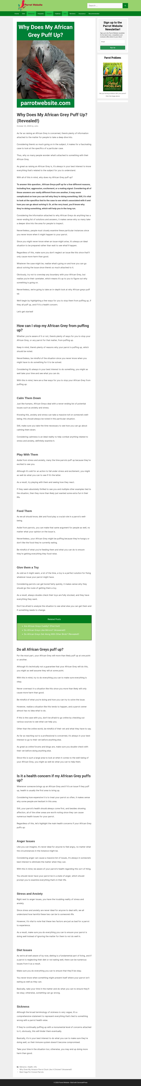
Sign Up (112, 47)
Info (64, 14)
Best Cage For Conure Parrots (32, 1072)
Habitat (57, 14)
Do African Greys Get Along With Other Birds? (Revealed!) (51, 634)
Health (49, 14)
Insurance (82, 14)
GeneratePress (82, 1082)
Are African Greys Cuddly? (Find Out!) (42, 626)
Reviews (72, 14)
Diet (23, 14)
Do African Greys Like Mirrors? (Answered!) (44, 630)
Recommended (94, 14)
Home (16, 14)
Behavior (31, 14)
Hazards (41, 14)
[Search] (125, 5)
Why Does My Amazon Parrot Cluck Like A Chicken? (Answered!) (46, 1069)
